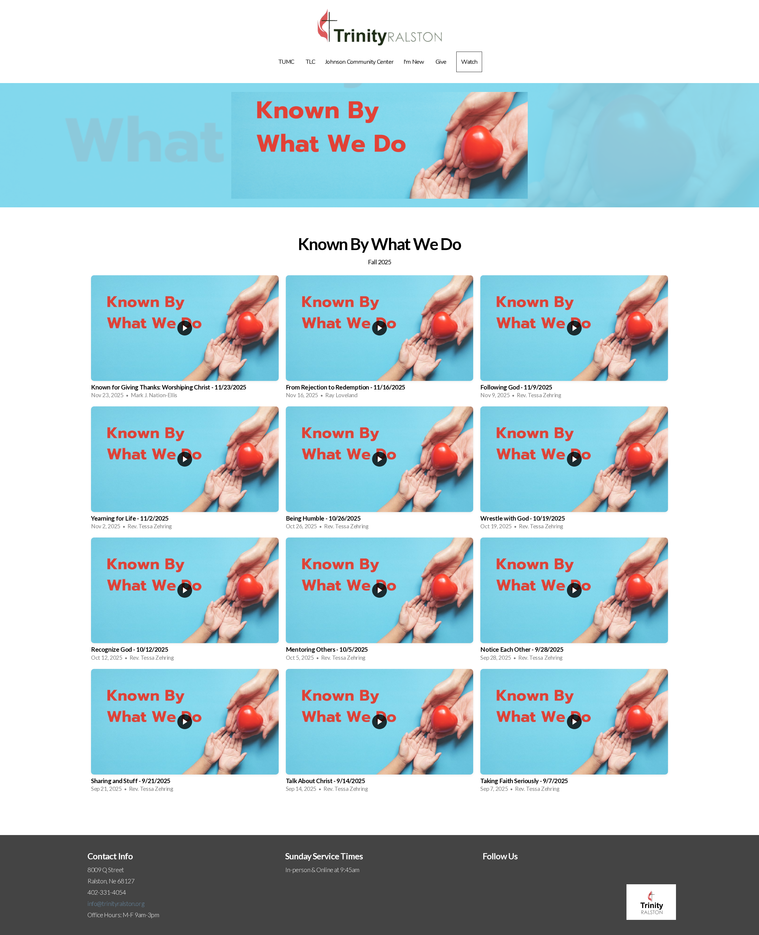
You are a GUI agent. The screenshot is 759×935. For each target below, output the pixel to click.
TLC (310, 62)
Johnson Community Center (359, 62)
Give (441, 62)
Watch (469, 62)
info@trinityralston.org (115, 903)
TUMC (287, 62)
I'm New (414, 62)
